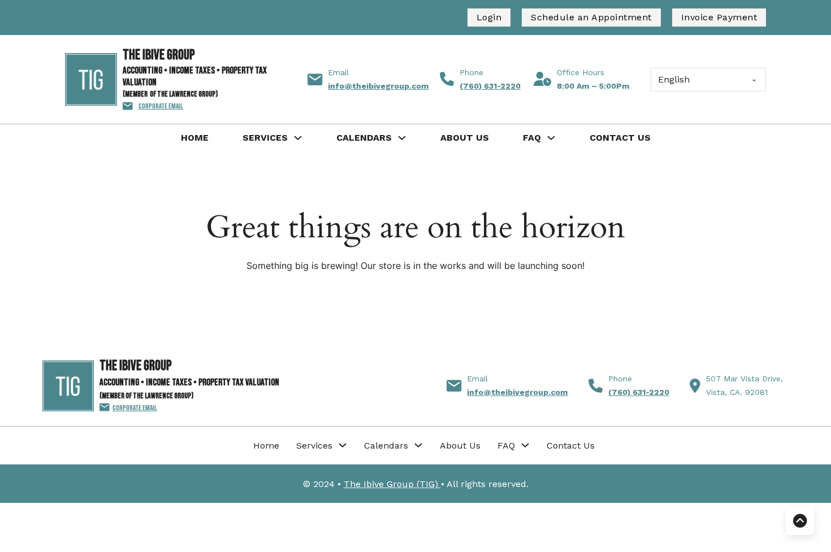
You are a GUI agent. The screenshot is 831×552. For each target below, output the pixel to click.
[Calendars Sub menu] (401, 137)
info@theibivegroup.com (378, 85)
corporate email (160, 106)
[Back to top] (800, 521)
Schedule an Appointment (591, 17)
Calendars (364, 137)
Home (195, 137)
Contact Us (620, 137)
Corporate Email (134, 407)
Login (489, 17)
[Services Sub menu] (297, 137)
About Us (464, 137)
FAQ (532, 137)
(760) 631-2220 (490, 85)
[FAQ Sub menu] (551, 137)
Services (265, 137)
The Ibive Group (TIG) (392, 484)
